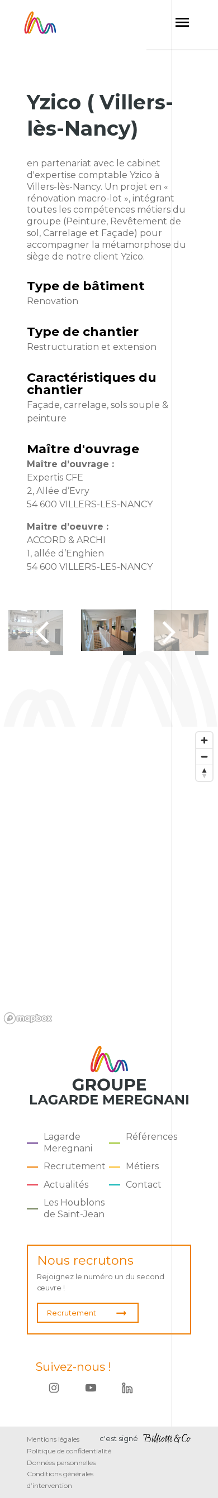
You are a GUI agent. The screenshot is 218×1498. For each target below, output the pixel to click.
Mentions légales (53, 1439)
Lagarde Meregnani (68, 1142)
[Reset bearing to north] (204, 773)
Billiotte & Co (167, 1438)
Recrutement (75, 1166)
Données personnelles (61, 1462)
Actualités (66, 1184)
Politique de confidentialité (69, 1451)
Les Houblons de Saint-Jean (74, 1208)
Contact (144, 1184)
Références (151, 1136)
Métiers (142, 1166)
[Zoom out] (204, 756)
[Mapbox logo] (28, 1018)
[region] (109, 877)
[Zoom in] (204, 740)
